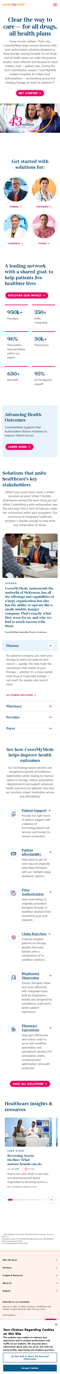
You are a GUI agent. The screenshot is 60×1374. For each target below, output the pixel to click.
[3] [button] (42, 384)
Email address (10, 1315)
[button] (30, 1260)
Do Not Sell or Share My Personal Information (30, 1357)
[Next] (51, 1200)
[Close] (56, 1324)
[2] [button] (17, 379)
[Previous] (42, 1200)
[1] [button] (53, 82)
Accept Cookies (30, 1368)
